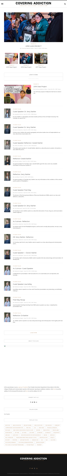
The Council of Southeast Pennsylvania (14, 444)
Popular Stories (33, 78)
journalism (39, 432)
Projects (33, 43)
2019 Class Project (11, 67)
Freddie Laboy (56, 430)
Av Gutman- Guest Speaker (23, 268)
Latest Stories (33, 74)
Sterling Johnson (40, 442)
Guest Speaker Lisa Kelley (22, 284)
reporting (15, 440)
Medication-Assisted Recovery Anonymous (31, 435)
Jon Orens (31, 432)
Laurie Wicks (15, 435)
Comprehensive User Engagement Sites (14, 427)
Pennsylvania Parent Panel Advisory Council (26, 437)
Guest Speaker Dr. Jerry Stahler (24, 127)
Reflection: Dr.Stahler (20, 315)
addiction (7, 425)
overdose (52, 435)
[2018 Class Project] (26, 58)
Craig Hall (28, 427)
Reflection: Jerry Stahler (21, 174)
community (57, 425)
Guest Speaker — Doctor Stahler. (25, 253)
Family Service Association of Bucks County (23, 430)
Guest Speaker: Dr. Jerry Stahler (24, 112)
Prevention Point (44, 437)
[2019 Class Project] (11, 58)
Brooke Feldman (27, 425)
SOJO (47, 440)
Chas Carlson (48, 425)
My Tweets (7, 414)
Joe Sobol (24, 432)
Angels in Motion (17, 425)
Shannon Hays (35, 440)
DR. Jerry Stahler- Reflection (23, 237)
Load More (33, 332)
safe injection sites (24, 440)
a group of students (23, 387)
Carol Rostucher (38, 425)
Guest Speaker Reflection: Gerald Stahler (28, 143)
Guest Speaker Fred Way (22, 190)
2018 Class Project (26, 67)
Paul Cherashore (9, 437)
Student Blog (17, 109)
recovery (7, 440)
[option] (33, 30)
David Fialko (41, 427)
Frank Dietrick (46, 430)
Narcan (45, 435)
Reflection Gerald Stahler (22, 159)
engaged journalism (52, 427)
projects (52, 437)
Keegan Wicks (56, 432)
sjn (42, 440)
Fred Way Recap (19, 300)
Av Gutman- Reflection (21, 221)
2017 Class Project (34, 46)
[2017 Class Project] (33, 27)
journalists (48, 432)
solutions (53, 440)
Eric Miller (7, 430)
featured (38, 430)
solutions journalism (10, 442)
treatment (39, 444)
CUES (35, 427)
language (7, 435)
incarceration (8, 432)
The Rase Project (30, 444)
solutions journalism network (25, 442)
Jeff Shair (17, 432)
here (54, 389)
